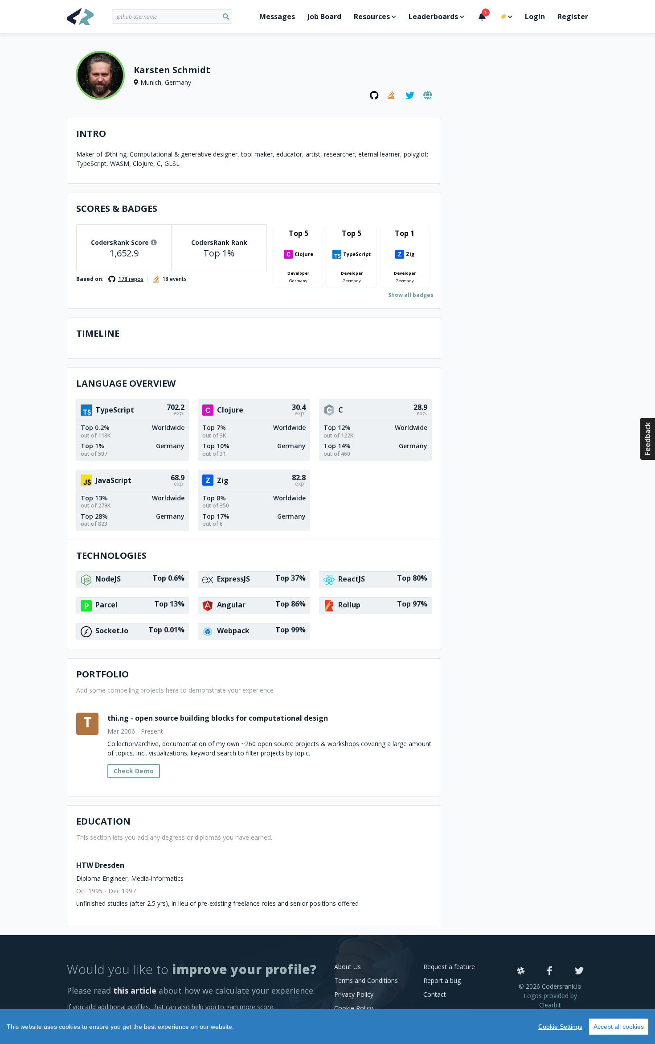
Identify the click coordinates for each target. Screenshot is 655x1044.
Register (572, 16)
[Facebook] (549, 971)
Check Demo (134, 771)
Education (103, 821)
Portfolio (102, 674)
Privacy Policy (353, 994)
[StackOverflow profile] (392, 95)
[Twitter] (579, 971)
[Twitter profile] (409, 95)
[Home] (89, 16)
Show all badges (411, 295)
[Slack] (520, 971)
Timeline (97, 333)
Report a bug (442, 980)
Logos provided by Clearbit (550, 1000)
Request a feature (449, 966)
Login (535, 16)
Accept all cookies (619, 1026)
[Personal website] (427, 95)
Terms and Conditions (366, 980)
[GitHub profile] (374, 95)
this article (134, 990)
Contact (434, 994)
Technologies (111, 555)
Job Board (324, 16)
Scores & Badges (116, 208)
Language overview (126, 383)
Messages (277, 16)
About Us (347, 966)
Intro (91, 134)
